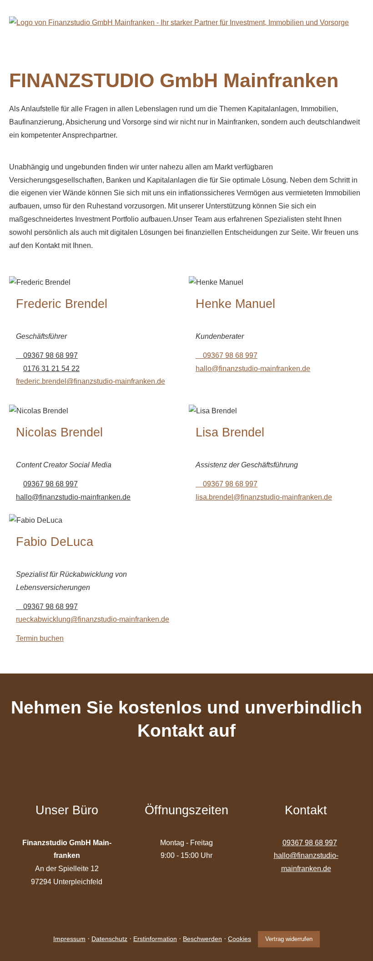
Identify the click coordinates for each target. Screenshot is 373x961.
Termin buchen (40, 638)
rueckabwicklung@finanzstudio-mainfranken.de (92, 619)
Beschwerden (202, 938)
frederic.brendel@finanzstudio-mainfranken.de (90, 381)
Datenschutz (109, 938)
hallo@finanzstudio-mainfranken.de (253, 368)
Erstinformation (155, 938)
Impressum (69, 938)
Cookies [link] (239, 938)
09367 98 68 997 (50, 355)
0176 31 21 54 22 (51, 368)
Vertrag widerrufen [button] (289, 939)
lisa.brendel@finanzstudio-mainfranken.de (264, 497)
